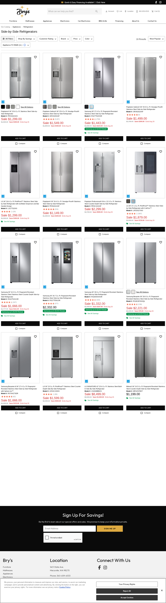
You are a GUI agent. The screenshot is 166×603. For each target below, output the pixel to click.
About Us (135, 21)
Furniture (13, 21)
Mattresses (30, 21)
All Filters (9, 39)
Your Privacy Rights (127, 584)
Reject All (127, 591)
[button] (106, 11)
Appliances (47, 21)
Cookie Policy (64, 587)
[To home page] (23, 11)
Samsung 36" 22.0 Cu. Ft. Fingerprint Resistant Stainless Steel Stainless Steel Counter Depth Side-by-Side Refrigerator (20, 294)
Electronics (64, 21)
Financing (119, 21)
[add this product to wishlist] (35, 57)
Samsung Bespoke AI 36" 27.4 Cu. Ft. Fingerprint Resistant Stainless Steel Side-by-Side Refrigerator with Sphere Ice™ (19, 389)
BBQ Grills (103, 21)
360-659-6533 (63, 575)
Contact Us (152, 21)
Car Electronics (84, 21)
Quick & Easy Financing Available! (84, 2)
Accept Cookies (127, 598)
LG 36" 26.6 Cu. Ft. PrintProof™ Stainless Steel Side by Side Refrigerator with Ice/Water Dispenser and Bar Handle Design (20, 204)
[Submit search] (96, 11)
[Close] (162, 590)
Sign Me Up (110, 528)
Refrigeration (28, 27)
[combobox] (26, 38)
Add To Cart (20, 138)
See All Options (27, 107)
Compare (22, 143)
